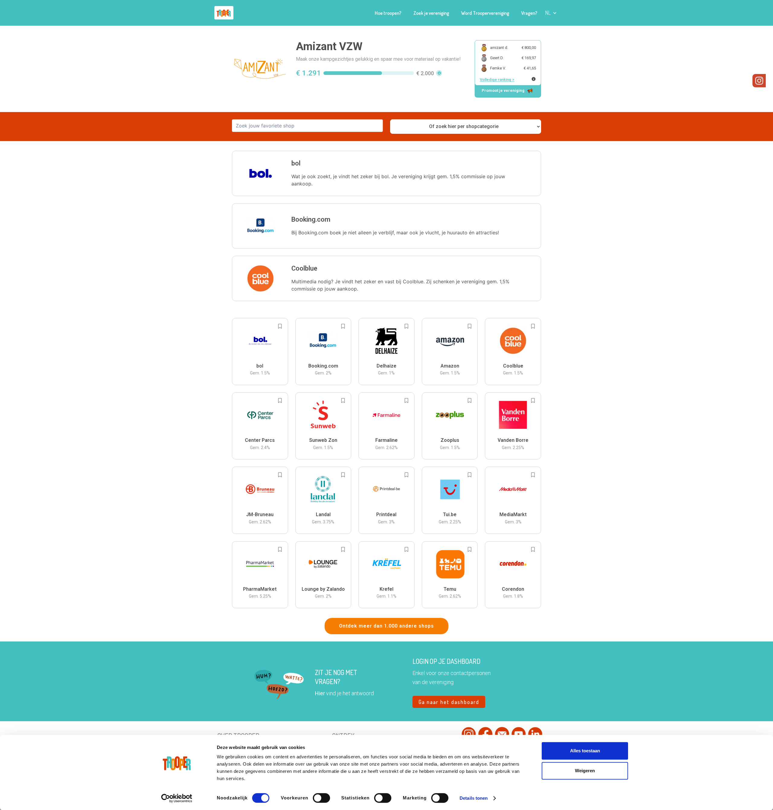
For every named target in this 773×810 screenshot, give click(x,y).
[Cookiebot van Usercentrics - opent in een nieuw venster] (176, 798)
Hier (320, 693)
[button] (551, 13)
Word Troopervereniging (485, 13)
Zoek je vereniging (431, 13)
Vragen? (529, 13)
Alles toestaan (585, 750)
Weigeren (585, 770)
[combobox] (307, 125)
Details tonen (474, 798)
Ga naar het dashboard (449, 702)
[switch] (321, 798)
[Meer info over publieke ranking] (533, 79)
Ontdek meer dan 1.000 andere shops (386, 626)
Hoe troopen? (388, 13)
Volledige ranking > (497, 79)
